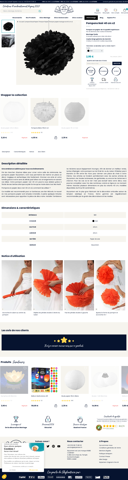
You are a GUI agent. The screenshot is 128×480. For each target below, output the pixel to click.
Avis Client (41, 152)
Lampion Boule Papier (31, 22)
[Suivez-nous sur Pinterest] (53, 446)
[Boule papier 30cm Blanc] (75, 380)
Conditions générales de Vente (110, 448)
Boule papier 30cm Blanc (70, 396)
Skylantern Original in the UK (109, 462)
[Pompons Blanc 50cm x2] (44, 112)
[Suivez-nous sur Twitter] (48, 446)
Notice (32, 152)
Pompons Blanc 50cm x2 (39, 128)
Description (6, 152)
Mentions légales (105, 451)
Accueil (21, 22)
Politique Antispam (105, 454)
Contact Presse (104, 456)
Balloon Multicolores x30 (39, 396)
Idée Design (103, 459)
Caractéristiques (20, 152)
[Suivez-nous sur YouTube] (59, 446)
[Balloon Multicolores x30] (44, 380)
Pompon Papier (43, 22)
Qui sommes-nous (105, 445)
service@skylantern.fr (74, 447)
